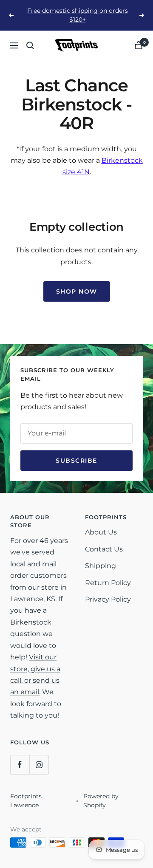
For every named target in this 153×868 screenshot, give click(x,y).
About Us (101, 532)
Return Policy (108, 583)
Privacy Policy (108, 599)
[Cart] (138, 45)
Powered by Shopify (101, 800)
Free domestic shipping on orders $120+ (77, 15)
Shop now (76, 291)
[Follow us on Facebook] (19, 764)
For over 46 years (39, 541)
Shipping (100, 566)
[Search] (30, 45)
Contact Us (104, 549)
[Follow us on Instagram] (38, 764)
